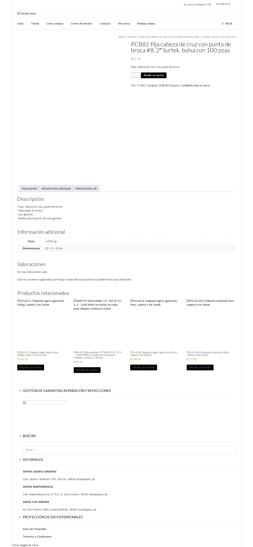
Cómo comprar (54, 23)
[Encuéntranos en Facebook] (231, 13)
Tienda (35, 23)
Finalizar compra (146, 23)
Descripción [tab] (29, 188)
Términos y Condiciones (37, 536)
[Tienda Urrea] (26, 13)
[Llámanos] (224, 13)
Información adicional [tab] (56, 188)
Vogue (24, 545)
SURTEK (164, 85)
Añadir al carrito (154, 75)
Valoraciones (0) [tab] (86, 188)
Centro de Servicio (81, 23)
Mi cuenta (124, 23)
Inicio (20, 23)
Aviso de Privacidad (34, 529)
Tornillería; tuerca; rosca (195, 85)
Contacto (105, 23)
